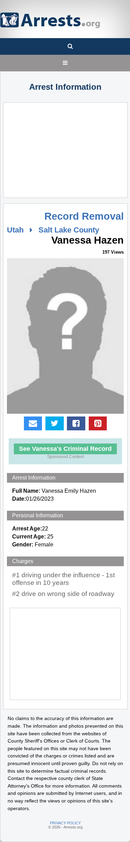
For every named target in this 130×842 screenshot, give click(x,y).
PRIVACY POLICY (65, 823)
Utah (15, 230)
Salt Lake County (68, 230)
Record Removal (84, 216)
